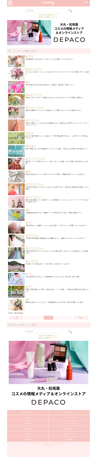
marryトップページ (28, 413)
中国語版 (27, 439)
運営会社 (27, 429)
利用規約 (27, 423)
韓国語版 (69, 439)
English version (69, 434)
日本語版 (27, 434)
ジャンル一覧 (69, 418)
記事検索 (27, 418)
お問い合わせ (69, 429)
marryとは (69, 413)
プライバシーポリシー (69, 423)
